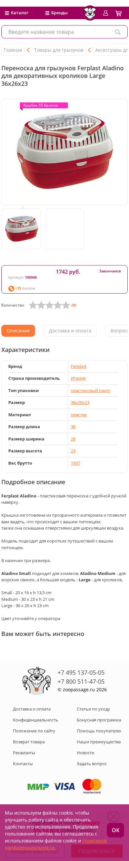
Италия (78, 378)
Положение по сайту (34, 731)
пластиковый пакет (90, 390)
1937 (75, 463)
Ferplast (79, 366)
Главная (13, 50)
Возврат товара (29, 742)
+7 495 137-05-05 (81, 672)
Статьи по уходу (93, 709)
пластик (79, 415)
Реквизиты (24, 753)
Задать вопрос (92, 764)
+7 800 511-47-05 (81, 681)
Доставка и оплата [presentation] (70, 330)
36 (73, 427)
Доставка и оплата (32, 709)
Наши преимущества (99, 742)
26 (73, 439)
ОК (115, 830)
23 (73, 451)
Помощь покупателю (99, 731)
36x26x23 (80, 402)
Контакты (23, 764)
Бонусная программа (99, 720)
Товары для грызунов (58, 50)
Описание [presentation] (18, 330)
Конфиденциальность (35, 720)
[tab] (18, 331)
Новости (85, 753)
